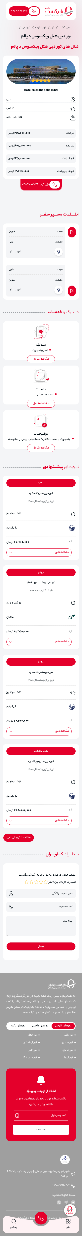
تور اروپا (68, 1057)
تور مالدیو (67, 1042)
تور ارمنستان (30, 1042)
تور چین (32, 1050)
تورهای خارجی (63, 1026)
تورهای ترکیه (18, 1026)
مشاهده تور (62, 552)
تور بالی (68, 1035)
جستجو (14, 1227)
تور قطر (32, 1035)
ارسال (41, 946)
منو (68, 1227)
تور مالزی (67, 1050)
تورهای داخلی (40, 1026)
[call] (41, 1218)
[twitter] (59, 1202)
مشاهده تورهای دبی (19, 837)
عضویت (41, 1129)
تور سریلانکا (30, 1057)
